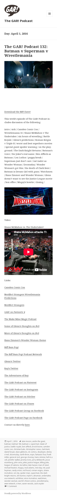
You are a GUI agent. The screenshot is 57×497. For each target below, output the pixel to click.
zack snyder (39, 483)
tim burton (21, 475)
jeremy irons (26, 460)
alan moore (26, 441)
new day (38, 467)
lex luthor (23, 465)
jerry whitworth (38, 460)
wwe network (9, 483)
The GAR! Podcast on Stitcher (19, 396)
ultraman (37, 475)
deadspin (42, 452)
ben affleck (26, 446)
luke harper (32, 465)
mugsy (21, 467)
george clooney (27, 457)
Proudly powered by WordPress (17, 493)
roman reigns (37, 470)
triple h (29, 475)
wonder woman (10, 481)
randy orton (17, 470)
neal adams (29, 467)
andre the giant (38, 441)
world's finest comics (27, 481)
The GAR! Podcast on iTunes (19, 403)
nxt (44, 467)
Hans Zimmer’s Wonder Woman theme (25, 340)
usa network (9, 478)
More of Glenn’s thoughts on (21, 333)
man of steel (43, 465)
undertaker (46, 475)
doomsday (14, 454)
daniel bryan (9, 452)
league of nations (11, 465)
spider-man (25, 473)
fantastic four (40, 454)
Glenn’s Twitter (12, 361)
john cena (18, 462)
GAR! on (14, 311)
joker (25, 462)
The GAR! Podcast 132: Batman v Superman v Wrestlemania (26, 51)
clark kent (46, 449)
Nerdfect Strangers (14, 304)
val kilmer (19, 478)
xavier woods (27, 483)
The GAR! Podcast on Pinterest (20, 382)
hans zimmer (40, 457)
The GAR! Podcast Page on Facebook (23, 417)
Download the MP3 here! (17, 111)
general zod (15, 457)
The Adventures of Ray (16, 375)
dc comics (32, 452)
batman (7, 444)
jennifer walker (14, 460)
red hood (27, 470)
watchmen (42, 478)
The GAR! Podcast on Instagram (21, 389)
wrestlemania (42, 481)
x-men (18, 483)
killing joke (44, 462)
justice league (33, 462)
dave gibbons (21, 452)
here (27, 424)
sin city (16, 473)
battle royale (16, 446)
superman (35, 473)
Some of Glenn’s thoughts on (21, 326)
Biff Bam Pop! (11, 347)
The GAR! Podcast (18, 20)
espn (32, 454)
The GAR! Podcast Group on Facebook (24, 410)
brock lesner (37, 446)
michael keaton (10, 467)
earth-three (24, 454)
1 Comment (12, 486)
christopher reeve (33, 449)
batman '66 (16, 444)
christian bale (19, 449)
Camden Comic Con (14, 287)
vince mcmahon (30, 478)
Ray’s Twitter (11, 368)
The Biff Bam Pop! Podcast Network (23, 354)
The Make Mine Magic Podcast (20, 319)
